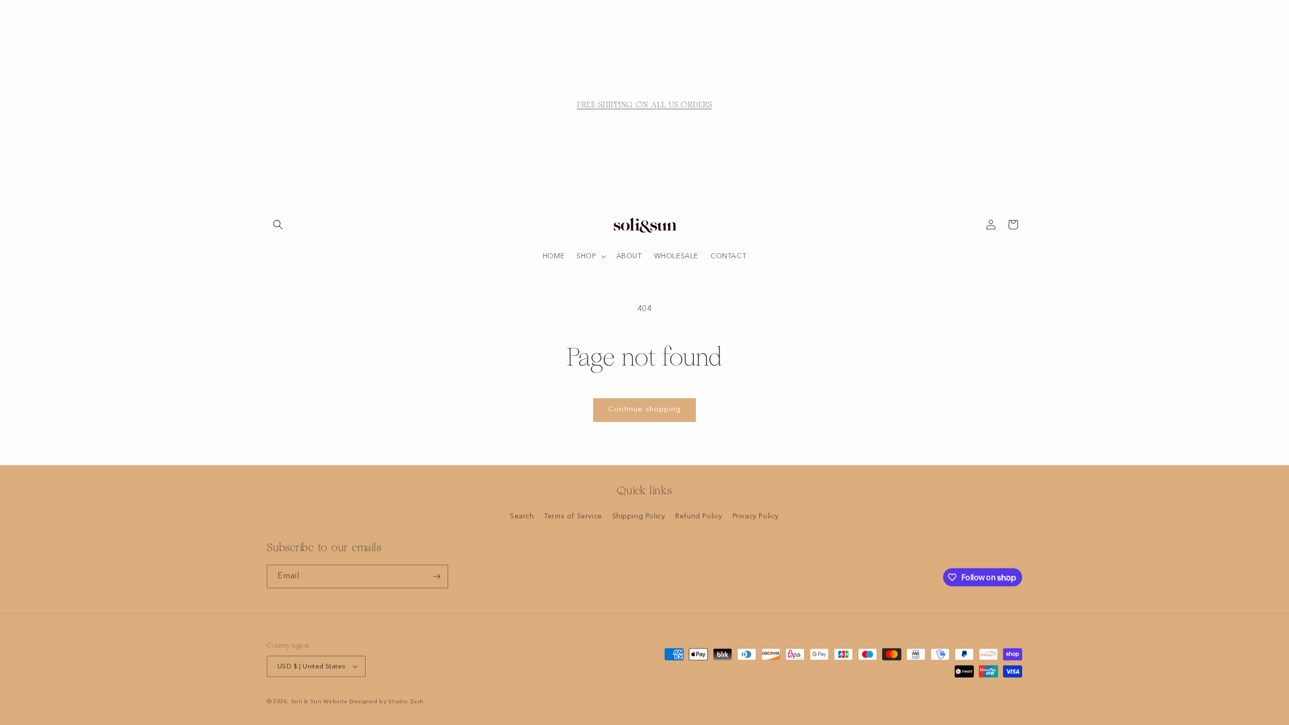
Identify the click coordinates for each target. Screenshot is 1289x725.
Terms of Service (573, 516)
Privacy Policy (756, 516)
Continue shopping (644, 409)
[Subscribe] (436, 576)
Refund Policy (699, 516)
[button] (278, 224)
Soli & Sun (306, 701)
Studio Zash (406, 701)
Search (522, 516)
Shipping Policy (639, 516)
